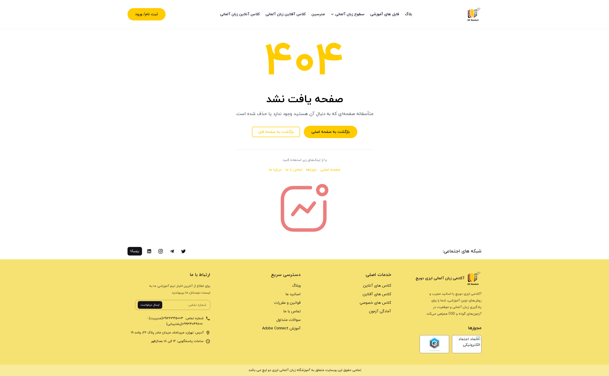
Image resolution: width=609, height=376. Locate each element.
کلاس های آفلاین (377, 294)
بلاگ (408, 14)
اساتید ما (293, 294)
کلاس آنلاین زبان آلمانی (240, 14)
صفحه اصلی (330, 169)
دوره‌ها (311, 169)
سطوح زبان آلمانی (349, 14)
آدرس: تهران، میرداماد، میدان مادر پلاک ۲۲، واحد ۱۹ (167, 332)
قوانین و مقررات (287, 302)
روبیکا (134, 251)
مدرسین (318, 14)
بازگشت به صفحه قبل (276, 132)
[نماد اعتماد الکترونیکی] (466, 344)
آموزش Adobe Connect (281, 328)
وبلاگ (296, 285)
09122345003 (173, 318)
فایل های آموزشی (384, 14)
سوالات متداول (288, 320)
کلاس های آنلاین (377, 285)
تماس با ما (293, 169)
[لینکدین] (149, 251)
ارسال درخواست (150, 305)
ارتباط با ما (200, 275)
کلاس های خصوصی (375, 302)
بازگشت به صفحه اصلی (330, 132)
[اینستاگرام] (160, 251)
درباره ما (275, 169)
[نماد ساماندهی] (434, 344)
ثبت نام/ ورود (146, 14)
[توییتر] (183, 251)
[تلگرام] (172, 251)
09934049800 (193, 324)
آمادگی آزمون (380, 311)
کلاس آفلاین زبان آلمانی (285, 14)
